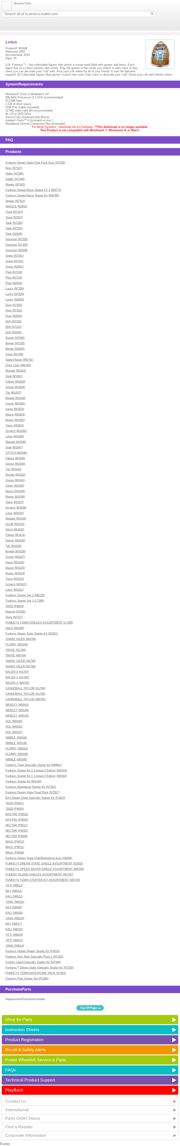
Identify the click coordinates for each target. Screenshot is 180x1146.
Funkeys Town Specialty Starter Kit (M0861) (33, 765)
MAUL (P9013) (14, 841)
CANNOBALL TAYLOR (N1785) (25, 693)
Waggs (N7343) (15, 184)
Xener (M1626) (14, 562)
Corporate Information (25, 1135)
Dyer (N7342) (13, 305)
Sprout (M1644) (15, 463)
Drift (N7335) (13, 321)
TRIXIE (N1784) (15, 650)
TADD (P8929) (14, 808)
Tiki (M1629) (13, 546)
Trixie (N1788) (14, 354)
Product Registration (24, 1039)
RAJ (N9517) (13, 923)
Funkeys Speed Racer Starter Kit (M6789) (32, 195)
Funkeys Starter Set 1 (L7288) (24, 600)
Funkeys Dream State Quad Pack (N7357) (32, 792)
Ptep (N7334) (13, 272)
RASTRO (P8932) (16, 814)
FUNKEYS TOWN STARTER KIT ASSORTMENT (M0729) (42, 880)
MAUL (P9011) (14, 847)
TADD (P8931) (14, 803)
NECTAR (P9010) (16, 830)
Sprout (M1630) (15, 540)
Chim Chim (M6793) (18, 365)
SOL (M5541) (13, 726)
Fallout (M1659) (15, 381)
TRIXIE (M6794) (15, 655)
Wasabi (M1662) (15, 370)
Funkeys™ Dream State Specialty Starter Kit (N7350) (39, 967)
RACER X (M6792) (17, 682)
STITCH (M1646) (16, 453)
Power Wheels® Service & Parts (35, 1060)
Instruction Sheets (22, 1029)
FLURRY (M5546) (16, 644)
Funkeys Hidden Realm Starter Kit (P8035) (32, 951)
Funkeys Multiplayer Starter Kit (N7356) (30, 787)
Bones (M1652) (15, 420)
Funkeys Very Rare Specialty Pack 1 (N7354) (34, 956)
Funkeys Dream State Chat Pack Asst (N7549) (35, 162)
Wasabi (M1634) (15, 518)
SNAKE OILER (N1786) (20, 666)
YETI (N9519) (14, 934)
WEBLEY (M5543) (17, 704)
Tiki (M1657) (13, 392)
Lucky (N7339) (14, 288)
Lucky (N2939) (14, 299)
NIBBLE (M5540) (16, 759)
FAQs (10, 1070)
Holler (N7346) (14, 173)
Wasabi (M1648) (15, 442)
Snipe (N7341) (14, 255)
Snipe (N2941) (14, 266)
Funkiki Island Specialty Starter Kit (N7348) (33, 962)
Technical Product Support (30, 1080)
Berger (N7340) (15, 338)
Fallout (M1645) (15, 458)
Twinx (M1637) (14, 502)
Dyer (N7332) (13, 310)
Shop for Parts (18, 1019)
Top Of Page (88, 1008)
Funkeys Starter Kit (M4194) (23, 781)
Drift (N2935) (13, 332)
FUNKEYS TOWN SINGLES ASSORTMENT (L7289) (39, 622)
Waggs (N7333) (15, 201)
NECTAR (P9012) (16, 825)
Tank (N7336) (13, 223)
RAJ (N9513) (13, 891)
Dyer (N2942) (13, 316)
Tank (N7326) (13, 228)
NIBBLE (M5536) (16, 743)
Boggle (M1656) (15, 398)
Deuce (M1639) (15, 491)
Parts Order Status (22, 1118)
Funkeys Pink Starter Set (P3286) (27, 978)
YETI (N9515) (14, 940)
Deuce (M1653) (15, 414)
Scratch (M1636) (16, 507)
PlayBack (14, 1090)
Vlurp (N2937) (14, 217)
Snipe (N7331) (14, 261)
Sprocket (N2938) (16, 250)
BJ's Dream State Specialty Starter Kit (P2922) (35, 797)
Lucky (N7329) (14, 294)
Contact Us (15, 1101)
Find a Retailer (19, 1127)
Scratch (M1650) (16, 431)
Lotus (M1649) (14, 436)
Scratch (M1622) (16, 584)
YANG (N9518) (14, 918)
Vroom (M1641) (15, 480)
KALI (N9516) (14, 929)
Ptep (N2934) (13, 283)
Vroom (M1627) (15, 557)
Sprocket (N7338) (16, 239)
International (17, 1109)
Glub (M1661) (14, 376)
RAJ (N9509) (13, 907)
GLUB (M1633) (14, 524)
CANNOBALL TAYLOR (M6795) (25, 699)
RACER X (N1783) (17, 677)
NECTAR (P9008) (16, 836)
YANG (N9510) (14, 902)
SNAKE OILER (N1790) (20, 661)
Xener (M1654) (14, 409)
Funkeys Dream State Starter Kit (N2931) (31, 633)
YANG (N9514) (14, 945)
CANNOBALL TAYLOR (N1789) (25, 688)
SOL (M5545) (13, 721)
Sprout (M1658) (15, 387)
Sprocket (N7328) (16, 244)
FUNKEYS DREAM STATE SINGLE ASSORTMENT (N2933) (44, 863)
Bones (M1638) (15, 496)
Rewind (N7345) (15, 611)
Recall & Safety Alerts (25, 1049)
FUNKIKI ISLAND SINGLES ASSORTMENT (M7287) (39, 874)
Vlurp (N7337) (14, 212)
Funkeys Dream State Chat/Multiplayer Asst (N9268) (38, 858)
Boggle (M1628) (15, 551)
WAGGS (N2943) (16, 206)
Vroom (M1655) (15, 403)
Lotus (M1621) (14, 589)
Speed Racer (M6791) (19, 359)
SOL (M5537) (13, 732)
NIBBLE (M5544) (16, 737)
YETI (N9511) (14, 885)
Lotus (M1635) (14, 513)
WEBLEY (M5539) (17, 710)
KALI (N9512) (14, 896)
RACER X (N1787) (17, 672)
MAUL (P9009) (14, 852)
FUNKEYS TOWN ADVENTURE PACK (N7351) (35, 973)
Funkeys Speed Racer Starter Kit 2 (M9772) (33, 190)
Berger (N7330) (15, 343)
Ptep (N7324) (13, 277)
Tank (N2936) (13, 233)
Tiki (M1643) (13, 469)
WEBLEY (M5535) (17, 715)
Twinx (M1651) (14, 425)
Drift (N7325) (13, 327)
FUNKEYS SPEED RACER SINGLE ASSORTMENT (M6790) (44, 869)
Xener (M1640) (14, 485)
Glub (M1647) (14, 447)
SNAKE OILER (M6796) (20, 639)
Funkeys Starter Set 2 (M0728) (25, 595)
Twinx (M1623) (14, 578)
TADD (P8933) (14, 606)
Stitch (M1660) (14, 628)
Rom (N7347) (13, 168)
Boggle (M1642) (15, 474)
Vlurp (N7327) (14, 617)
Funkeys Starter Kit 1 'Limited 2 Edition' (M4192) (36, 776)
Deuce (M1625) (15, 567)
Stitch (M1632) (14, 529)
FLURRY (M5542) (16, 748)
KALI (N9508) (14, 912)
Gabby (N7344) (15, 179)
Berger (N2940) (15, 348)
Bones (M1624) (15, 573)
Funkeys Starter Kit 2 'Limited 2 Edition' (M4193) (36, 770)
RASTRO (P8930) (16, 819)
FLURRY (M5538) (16, 754)
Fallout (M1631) (15, 535)
